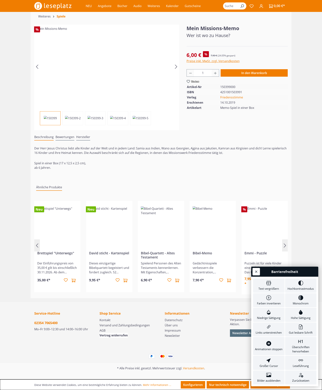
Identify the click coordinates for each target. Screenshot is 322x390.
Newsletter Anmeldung (248, 333)
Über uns (171, 325)
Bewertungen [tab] (65, 137)
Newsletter (172, 336)
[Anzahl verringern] (190, 73)
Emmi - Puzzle (255, 253)
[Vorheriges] (37, 66)
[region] (107, 75)
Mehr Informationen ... (157, 385)
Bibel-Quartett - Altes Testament (158, 255)
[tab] (44, 137)
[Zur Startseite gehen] (53, 6)
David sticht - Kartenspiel (109, 253)
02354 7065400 (46, 323)
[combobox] (230, 5)
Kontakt (105, 320)
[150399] (106, 66)
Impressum (173, 330)
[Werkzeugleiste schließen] (256, 271)
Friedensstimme (231, 97)
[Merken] (66, 280)
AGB (102, 330)
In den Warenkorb (254, 73)
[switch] (269, 286)
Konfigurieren (193, 385)
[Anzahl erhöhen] (215, 73)
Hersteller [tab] (83, 137)
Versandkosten (193, 368)
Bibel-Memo (202, 253)
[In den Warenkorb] (74, 280)
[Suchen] (242, 5)
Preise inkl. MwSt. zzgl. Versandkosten (213, 61)
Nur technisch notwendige (228, 385)
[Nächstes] (176, 66)
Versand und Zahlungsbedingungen (125, 325)
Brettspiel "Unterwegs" (55, 253)
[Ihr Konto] (261, 6)
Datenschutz (174, 320)
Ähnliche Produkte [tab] (49, 187)
